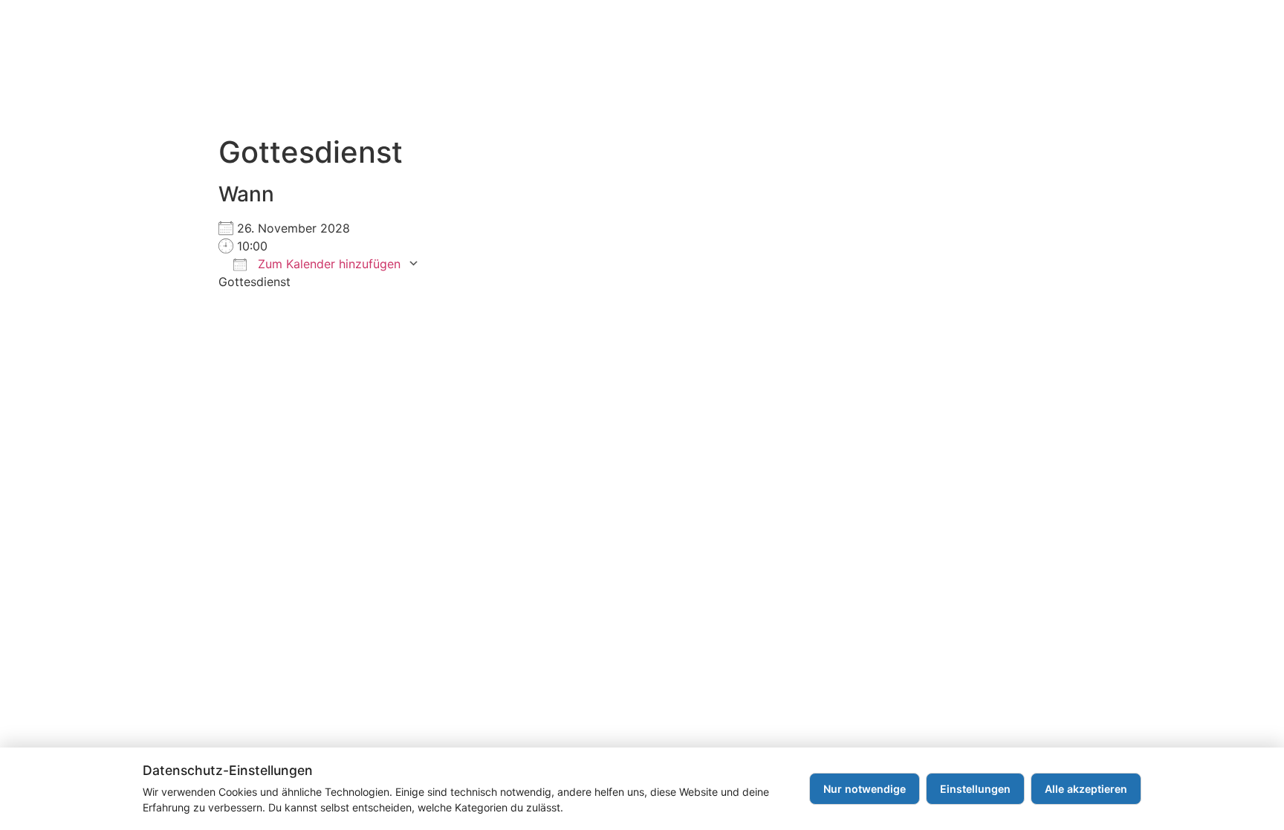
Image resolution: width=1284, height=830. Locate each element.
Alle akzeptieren (1086, 788)
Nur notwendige (864, 788)
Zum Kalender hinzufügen (327, 263)
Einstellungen (975, 788)
